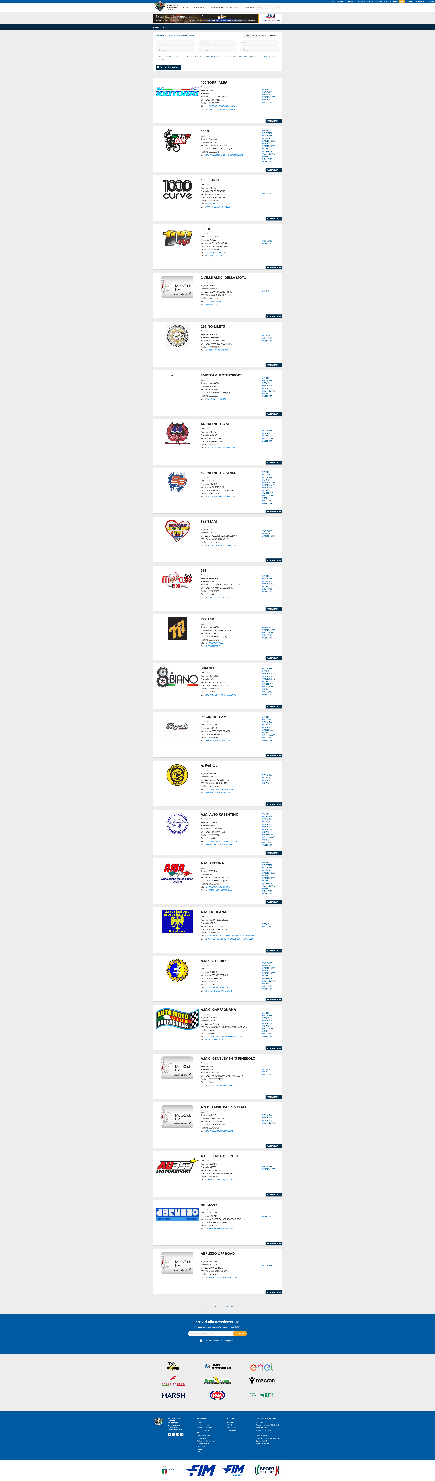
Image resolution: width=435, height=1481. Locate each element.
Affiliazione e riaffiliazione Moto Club (268, 1438)
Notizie (199, 1449)
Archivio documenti (262, 1444)
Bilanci (199, 1433)
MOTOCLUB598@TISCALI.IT (217, 597)
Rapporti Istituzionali (204, 1436)
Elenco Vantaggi (261, 1436)
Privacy (199, 1452)
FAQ (394, 1)
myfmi (402, 1)
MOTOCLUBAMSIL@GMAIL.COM (219, 1131)
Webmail (431, 1)
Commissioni (350, 1)
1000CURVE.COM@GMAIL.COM (219, 207)
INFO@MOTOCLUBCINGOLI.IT (218, 792)
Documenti (409, 1)
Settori (339, 1)
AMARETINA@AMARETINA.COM (219, 890)
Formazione (250, 8)
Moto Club (378, 1)
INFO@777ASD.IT (213, 646)
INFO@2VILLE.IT (212, 304)
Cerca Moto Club (261, 1441)
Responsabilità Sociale (204, 1438)
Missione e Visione (203, 1425)
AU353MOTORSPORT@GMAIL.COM (220, 1179)
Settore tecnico (232, 8)
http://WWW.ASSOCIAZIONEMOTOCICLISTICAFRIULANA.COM (230, 935)
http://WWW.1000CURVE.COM (217, 203)
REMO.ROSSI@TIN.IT (214, 1039)
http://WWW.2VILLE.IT (214, 301)
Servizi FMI (387, 1)
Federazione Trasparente (205, 1441)
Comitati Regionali (364, 1)
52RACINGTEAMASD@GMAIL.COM (220, 496)
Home (157, 27)
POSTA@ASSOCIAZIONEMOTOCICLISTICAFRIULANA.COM (229, 939)
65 (227, 1306)
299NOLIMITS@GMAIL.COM (217, 350)
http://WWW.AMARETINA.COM (217, 887)
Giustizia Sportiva (203, 1444)
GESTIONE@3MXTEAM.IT (216, 399)
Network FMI (420, 1)
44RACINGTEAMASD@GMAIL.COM (220, 447)
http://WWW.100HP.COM (215, 252)
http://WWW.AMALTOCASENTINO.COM (221, 841)
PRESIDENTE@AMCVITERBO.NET (219, 991)
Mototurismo (199, 8)
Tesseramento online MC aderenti (267, 1425)
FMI (332, 1)
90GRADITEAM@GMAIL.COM (218, 740)
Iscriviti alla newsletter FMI (217, 1321)
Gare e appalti (201, 1446)
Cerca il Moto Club (169, 67)
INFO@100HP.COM (214, 255)
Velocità (229, 1425)
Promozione (215, 8)
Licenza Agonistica (262, 1433)
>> (232, 1306)
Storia (199, 1422)
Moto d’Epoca (231, 1428)
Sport (185, 8)
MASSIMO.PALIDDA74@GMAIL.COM (221, 545)
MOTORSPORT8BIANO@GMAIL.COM (221, 695)
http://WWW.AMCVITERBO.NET (218, 987)
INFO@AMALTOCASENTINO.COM (219, 844)
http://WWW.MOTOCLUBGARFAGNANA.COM (223, 1036)
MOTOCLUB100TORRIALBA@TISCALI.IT (222, 109)
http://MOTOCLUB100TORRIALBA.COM (221, 106)
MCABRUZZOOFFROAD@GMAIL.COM (221, 1277)
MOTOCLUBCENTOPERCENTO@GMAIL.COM (224, 155)
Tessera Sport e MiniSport (264, 1430)
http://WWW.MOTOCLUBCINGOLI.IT (220, 789)
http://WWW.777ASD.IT (214, 643)
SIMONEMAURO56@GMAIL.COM (219, 1228)
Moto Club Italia (261, 1428)
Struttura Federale (203, 1430)
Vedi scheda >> (274, 121)
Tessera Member (261, 1422)
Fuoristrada (230, 1422)
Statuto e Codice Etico (204, 1428)
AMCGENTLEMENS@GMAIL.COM (219, 1085)
